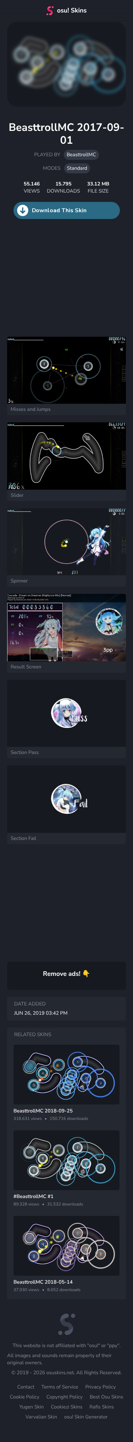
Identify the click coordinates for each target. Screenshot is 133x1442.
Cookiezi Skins (66, 1406)
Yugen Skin (31, 1406)
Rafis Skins (101, 1406)
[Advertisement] (53, 285)
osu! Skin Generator (85, 1416)
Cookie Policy (24, 1396)
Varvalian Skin (41, 1416)
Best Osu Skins (106, 1396)
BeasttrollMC (81, 154)
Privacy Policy (100, 1387)
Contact (25, 1387)
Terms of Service (59, 1387)
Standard (77, 168)
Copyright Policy (64, 1396)
